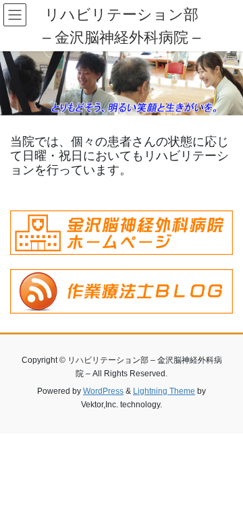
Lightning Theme (164, 391)
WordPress (103, 391)
